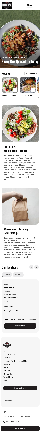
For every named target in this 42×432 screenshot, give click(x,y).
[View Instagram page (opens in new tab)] (4, 411)
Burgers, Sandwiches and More (15, 361)
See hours (32, 320)
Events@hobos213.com (13, 311)
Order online (20, 326)
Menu (29, 5)
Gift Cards (7, 374)
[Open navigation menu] (36, 5)
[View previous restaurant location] (31, 267)
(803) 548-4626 (10, 306)
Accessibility (8, 400)
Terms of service (9, 397)
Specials (6, 364)
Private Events (9, 354)
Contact (6, 380)
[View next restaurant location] (36, 267)
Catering (6, 358)
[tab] (7, 274)
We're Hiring (8, 377)
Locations (7, 367)
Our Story (7, 371)
